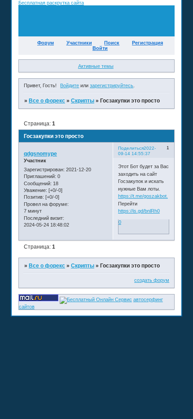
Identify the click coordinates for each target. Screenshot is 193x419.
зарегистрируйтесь (111, 85)
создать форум (151, 280)
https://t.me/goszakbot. (143, 196)
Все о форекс (47, 101)
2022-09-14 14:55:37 (137, 151)
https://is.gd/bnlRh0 (139, 211)
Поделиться (131, 148)
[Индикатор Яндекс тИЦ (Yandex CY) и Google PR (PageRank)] (96, 299)
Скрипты (82, 101)
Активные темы (96, 66)
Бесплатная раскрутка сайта (51, 2)
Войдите (69, 85)
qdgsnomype (40, 154)
